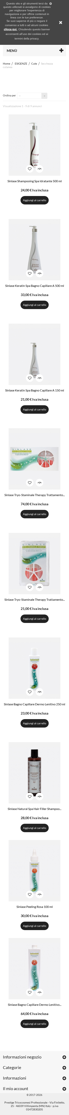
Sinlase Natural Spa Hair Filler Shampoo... (34, 809)
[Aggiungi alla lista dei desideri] (30, 169)
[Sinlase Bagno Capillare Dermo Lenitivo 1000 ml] (34, 968)
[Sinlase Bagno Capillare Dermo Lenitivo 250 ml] (34, 668)
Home (6, 63)
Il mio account (15, 1088)
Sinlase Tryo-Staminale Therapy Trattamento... (34, 495)
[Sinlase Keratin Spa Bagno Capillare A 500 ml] (34, 249)
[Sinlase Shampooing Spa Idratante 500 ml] (34, 145)
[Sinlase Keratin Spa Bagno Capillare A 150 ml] (34, 354)
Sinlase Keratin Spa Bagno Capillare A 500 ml (34, 285)
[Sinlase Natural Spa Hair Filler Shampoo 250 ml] (34, 772)
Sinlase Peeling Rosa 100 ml (34, 906)
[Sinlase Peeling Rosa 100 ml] (34, 870)
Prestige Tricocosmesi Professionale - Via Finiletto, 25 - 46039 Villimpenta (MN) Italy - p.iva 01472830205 (34, 1106)
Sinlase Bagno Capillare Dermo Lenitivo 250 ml (34, 704)
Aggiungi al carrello (34, 200)
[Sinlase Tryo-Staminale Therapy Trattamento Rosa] (34, 459)
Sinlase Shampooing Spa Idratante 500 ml (34, 181)
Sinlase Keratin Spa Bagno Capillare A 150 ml (34, 390)
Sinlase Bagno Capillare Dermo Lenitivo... (34, 1004)
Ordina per (9, 95)
